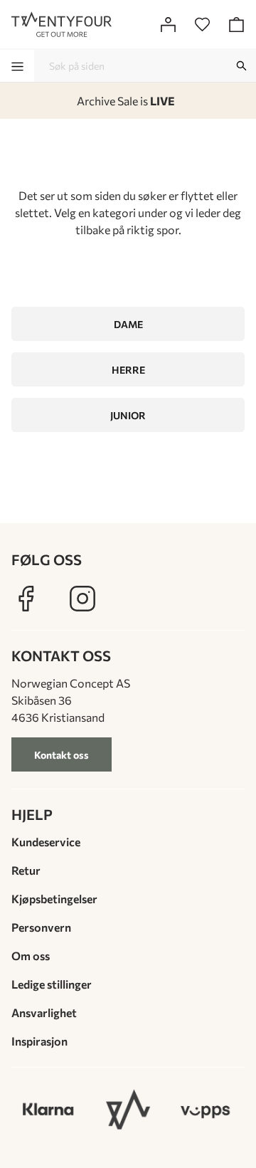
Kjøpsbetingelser (54, 898)
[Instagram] (82, 598)
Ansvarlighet (44, 1012)
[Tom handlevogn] (236, 24)
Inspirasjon (39, 1041)
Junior (128, 415)
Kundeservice (45, 841)
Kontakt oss (61, 755)
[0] (202, 24)
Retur (26, 870)
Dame (128, 324)
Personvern (41, 927)
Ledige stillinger (51, 984)
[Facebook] (25, 598)
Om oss (30, 955)
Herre (128, 370)
